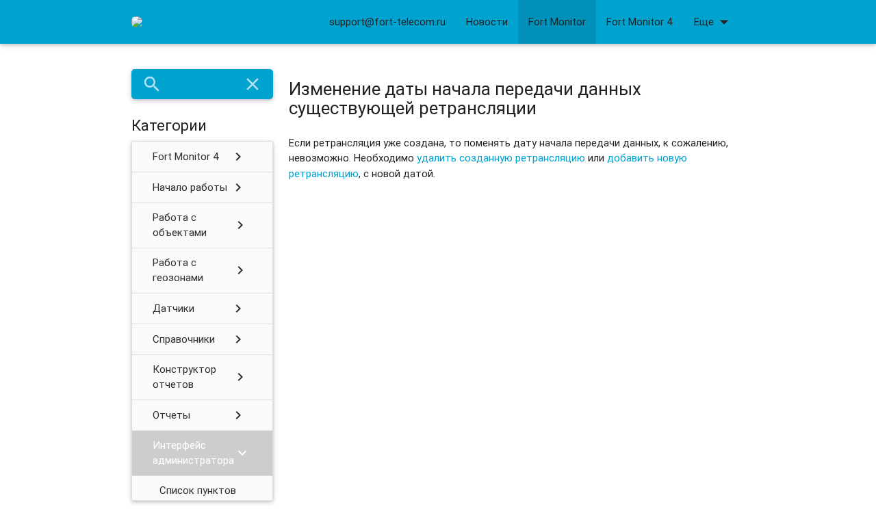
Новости (487, 21)
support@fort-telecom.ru (387, 21)
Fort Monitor (557, 21)
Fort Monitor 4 (639, 21)
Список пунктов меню (197, 498)
